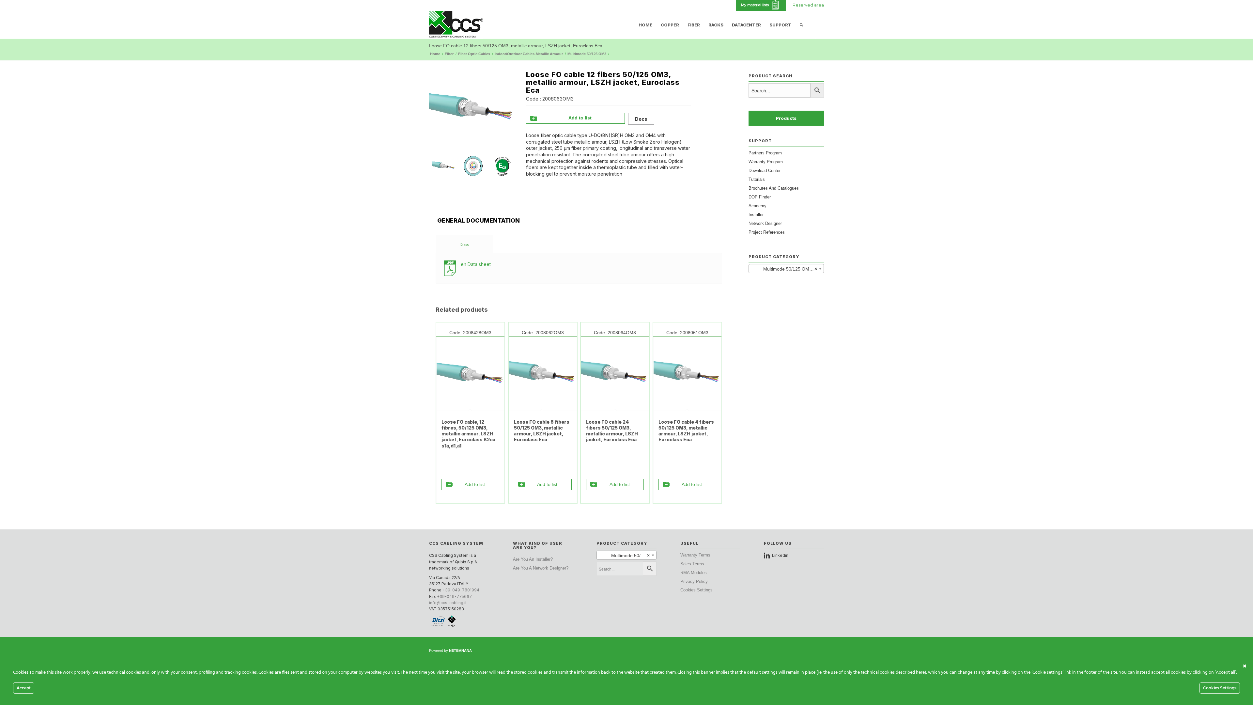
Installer (756, 214)
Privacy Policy (694, 581)
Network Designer (765, 223)
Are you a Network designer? (540, 568)
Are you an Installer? (533, 559)
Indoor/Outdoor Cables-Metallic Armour (529, 54)
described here (910, 672)
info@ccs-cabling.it (448, 602)
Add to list (580, 117)
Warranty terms (695, 555)
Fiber (449, 54)
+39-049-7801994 (460, 590)
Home (435, 54)
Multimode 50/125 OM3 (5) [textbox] (785, 269)
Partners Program (765, 152)
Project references (767, 232)
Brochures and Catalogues (774, 188)
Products (786, 118)
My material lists (756, 5)
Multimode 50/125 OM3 (586, 54)
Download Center (765, 170)
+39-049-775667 (454, 596)
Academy (757, 205)
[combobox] (786, 268)
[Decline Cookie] (1244, 666)
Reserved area (808, 5)
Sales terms (692, 563)
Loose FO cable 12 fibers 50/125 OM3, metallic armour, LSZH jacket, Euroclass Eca (515, 45)
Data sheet (476, 264)
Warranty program (766, 161)
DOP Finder (760, 197)
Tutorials (757, 179)
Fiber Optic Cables (474, 54)
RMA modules (693, 572)
